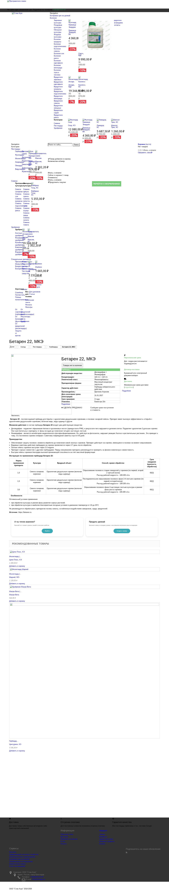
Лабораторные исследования (21, 862)
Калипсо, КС (82, 86)
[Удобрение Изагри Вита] (84, 587)
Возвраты (103, 837)
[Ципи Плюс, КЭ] (84, 552)
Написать (127, 785)
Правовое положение (69, 839)
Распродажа (118, 23)
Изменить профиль (107, 841)
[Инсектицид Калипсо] (83, 79)
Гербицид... (13, 741)
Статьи (32, 294)
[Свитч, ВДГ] (96, 35)
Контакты (116, 25)
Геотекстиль (20, 295)
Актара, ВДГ (72, 86)
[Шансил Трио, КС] (116, 121)
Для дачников (34, 292)
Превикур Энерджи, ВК (72, 32)
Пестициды (58, 126)
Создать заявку (122, 531)
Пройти (47, 531)
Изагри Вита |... (15, 591)
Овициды (18, 166)
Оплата (64, 844)
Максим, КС (38, 162)
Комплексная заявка (17, 864)
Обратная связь (67, 834)
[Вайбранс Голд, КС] (35, 186)
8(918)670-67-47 (107, 785)
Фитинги (28, 305)
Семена (57, 123)
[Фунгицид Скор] (73, 121)
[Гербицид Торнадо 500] (32, 155)
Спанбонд (19, 293)
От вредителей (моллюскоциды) (27, 312)
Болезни (53, 18)
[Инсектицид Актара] (73, 79)
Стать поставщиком (17, 866)
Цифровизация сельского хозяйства (23, 854)
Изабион (38, 267)
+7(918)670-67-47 (36, 877)
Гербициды (19, 151)
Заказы (102, 834)
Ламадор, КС (100, 126)
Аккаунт (103, 830)
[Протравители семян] (84, 4)
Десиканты (26, 157)
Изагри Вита (14, 595)
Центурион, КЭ (15, 744)
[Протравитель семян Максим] (40, 155)
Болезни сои (59, 53)
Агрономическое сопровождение (22, 857)
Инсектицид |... (15, 556)
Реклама (12, 852)
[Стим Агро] (28, 15)
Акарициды (19, 162)
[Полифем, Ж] (33, 264)
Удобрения (58, 128)
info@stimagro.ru (38, 879)
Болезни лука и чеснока (57, 72)
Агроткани (37, 285)
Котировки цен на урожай (60, 16)
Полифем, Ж (33, 270)
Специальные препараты (21, 259)
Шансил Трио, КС (114, 126)
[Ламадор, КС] (102, 121)
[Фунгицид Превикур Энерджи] (72, 24)
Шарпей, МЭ (14, 577)
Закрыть (13, 814)
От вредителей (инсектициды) (21, 326)
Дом (12, 346)
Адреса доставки (106, 839)
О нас (63, 841)
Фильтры (28, 307)
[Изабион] (38, 263)
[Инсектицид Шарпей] (84, 569)
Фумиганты (26, 171)
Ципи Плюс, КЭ (15, 560)
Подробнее (65, 404)
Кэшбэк (102, 844)
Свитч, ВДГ (81, 54)
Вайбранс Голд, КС (35, 193)
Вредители (117, 20)
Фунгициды (19, 155)
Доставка (64, 837)
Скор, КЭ (71, 125)
